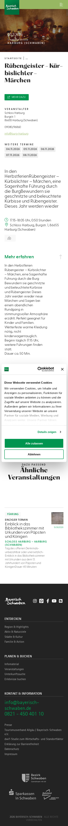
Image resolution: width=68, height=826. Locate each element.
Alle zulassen (34, 443)
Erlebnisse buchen (15, 679)
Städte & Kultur (14, 637)
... (27, 58)
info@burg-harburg (16, 133)
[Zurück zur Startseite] (34, 7)
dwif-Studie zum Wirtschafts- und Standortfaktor (34, 739)
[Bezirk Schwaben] (34, 784)
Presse (8, 725)
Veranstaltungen (14, 669)
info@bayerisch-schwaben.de (22, 705)
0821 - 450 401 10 (24, 714)
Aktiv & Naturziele (15, 631)
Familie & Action (14, 641)
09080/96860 (13, 127)
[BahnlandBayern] (50, 800)
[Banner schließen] (62, 369)
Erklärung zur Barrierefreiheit (22, 744)
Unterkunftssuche (15, 674)
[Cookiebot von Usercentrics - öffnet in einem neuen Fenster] (40, 369)
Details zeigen (47, 432)
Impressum (11, 754)
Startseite (13, 58)
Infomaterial (12, 664)
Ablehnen (34, 454)
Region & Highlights (17, 627)
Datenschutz (12, 749)
